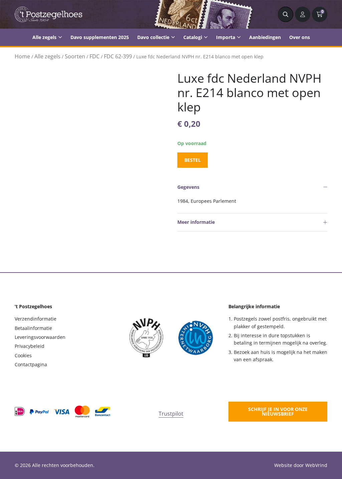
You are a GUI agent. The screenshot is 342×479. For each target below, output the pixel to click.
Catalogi (192, 37)
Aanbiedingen (265, 37)
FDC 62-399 (118, 56)
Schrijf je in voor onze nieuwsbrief (278, 411)
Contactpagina (31, 364)
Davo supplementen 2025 (99, 37)
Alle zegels (44, 37)
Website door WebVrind (300, 465)
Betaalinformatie (33, 328)
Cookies (23, 355)
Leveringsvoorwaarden (40, 337)
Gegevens (188, 187)
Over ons (299, 37)
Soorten (75, 56)
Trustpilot (171, 413)
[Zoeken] (285, 14)
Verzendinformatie (35, 319)
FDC (95, 56)
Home (22, 56)
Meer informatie (196, 222)
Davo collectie (153, 37)
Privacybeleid (29, 346)
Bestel (192, 160)
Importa (225, 37)
